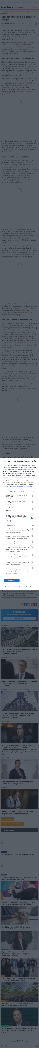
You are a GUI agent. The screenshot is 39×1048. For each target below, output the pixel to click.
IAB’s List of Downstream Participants (21, 486)
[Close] (35, 461)
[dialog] (19, 524)
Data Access (19, 586)
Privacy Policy (30, 586)
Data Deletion (9, 586)
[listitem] (19, 492)
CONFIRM (11, 580)
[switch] (32, 496)
